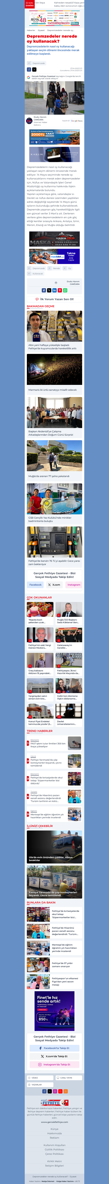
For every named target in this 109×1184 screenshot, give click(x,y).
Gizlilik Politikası (54, 1149)
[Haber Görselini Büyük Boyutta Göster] (54, 98)
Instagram (74, 584)
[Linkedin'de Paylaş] (54, 290)
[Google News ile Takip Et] (76, 121)
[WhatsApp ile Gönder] (65, 290)
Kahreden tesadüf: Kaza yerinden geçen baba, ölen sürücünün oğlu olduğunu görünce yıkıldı (60, 4)
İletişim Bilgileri (54, 1165)
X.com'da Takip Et (57, 1056)
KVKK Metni (54, 1161)
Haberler (31, 30)
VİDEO (35, 1078)
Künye (54, 1129)
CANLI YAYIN (66, 1078)
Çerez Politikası (54, 1153)
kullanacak (38, 273)
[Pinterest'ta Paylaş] (60, 290)
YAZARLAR (37, 1085)
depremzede (39, 63)
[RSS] (66, 1091)
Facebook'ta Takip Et (56, 1048)
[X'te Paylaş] (34, 69)
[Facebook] (44, 1091)
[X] (50, 1091)
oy (69, 268)
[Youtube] (60, 1091)
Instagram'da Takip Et (57, 1064)
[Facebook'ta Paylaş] (29, 69)
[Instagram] (55, 1091)
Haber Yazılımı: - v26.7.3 (54, 1181)
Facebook (35, 584)
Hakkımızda (54, 1133)
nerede (56, 268)
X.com (56, 584)
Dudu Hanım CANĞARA (40, 121)
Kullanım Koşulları (55, 1145)
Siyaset (41, 30)
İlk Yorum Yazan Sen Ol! (57, 299)
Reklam (54, 1137)
